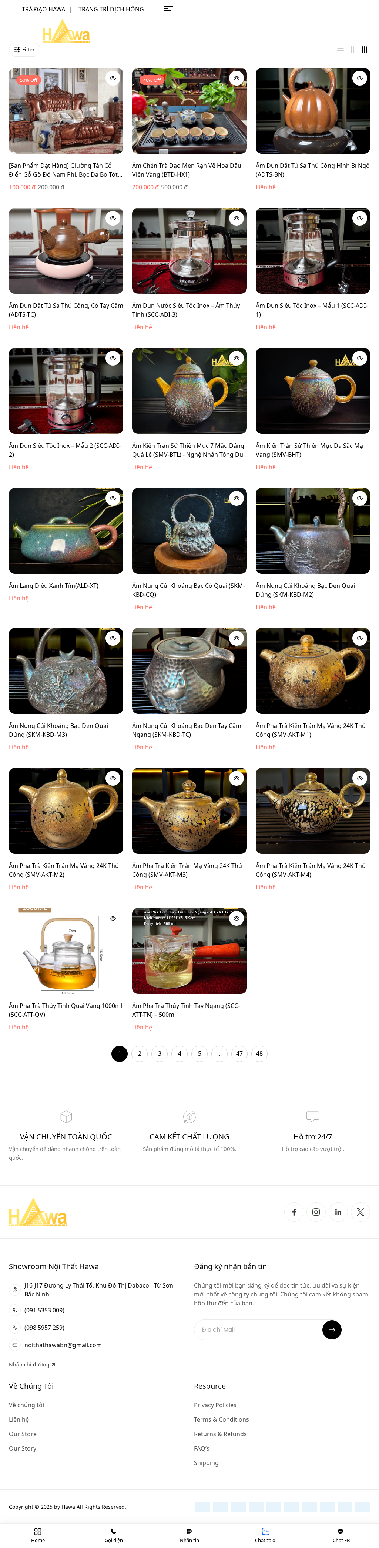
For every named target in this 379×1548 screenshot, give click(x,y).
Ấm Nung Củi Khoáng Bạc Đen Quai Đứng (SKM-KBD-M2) (305, 590)
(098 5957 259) (44, 1328)
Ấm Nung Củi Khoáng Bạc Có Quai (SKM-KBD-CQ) (188, 590)
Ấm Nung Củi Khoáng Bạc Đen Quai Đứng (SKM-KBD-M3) (58, 730)
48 (259, 1053)
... (219, 1053)
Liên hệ (19, 1419)
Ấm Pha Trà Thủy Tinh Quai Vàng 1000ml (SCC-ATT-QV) (65, 1010)
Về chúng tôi (26, 1405)
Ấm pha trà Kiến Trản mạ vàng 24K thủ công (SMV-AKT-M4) (311, 870)
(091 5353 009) (44, 1310)
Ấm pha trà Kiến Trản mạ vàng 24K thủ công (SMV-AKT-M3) (187, 870)
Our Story (22, 1448)
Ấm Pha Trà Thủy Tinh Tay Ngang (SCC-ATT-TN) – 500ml (186, 1010)
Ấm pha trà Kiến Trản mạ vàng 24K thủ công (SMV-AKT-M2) (64, 870)
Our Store (23, 1434)
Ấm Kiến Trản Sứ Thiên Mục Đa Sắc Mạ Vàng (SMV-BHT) (309, 450)
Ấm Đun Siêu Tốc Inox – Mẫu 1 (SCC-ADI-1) (312, 310)
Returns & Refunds (220, 1434)
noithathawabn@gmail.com (63, 1345)
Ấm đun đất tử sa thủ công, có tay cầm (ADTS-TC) (66, 310)
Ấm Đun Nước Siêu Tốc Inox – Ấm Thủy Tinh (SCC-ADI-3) (186, 310)
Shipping (206, 1463)
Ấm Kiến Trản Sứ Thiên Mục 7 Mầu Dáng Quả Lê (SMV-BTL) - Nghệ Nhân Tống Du (188, 450)
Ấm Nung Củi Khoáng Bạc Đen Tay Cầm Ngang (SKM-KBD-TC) (186, 730)
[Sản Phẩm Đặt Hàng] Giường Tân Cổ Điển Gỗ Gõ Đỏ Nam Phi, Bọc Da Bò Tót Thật (63, 170)
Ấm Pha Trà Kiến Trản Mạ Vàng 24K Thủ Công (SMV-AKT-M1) (311, 730)
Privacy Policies (215, 1405)
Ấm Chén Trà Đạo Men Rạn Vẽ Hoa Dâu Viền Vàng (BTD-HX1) (186, 170)
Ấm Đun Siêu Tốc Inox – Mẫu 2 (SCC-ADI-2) (65, 450)
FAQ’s (201, 1448)
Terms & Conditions (221, 1419)
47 (239, 1053)
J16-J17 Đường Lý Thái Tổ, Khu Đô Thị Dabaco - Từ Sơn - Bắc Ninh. (100, 1289)
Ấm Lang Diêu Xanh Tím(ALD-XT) (53, 586)
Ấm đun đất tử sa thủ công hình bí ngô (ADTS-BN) (313, 170)
